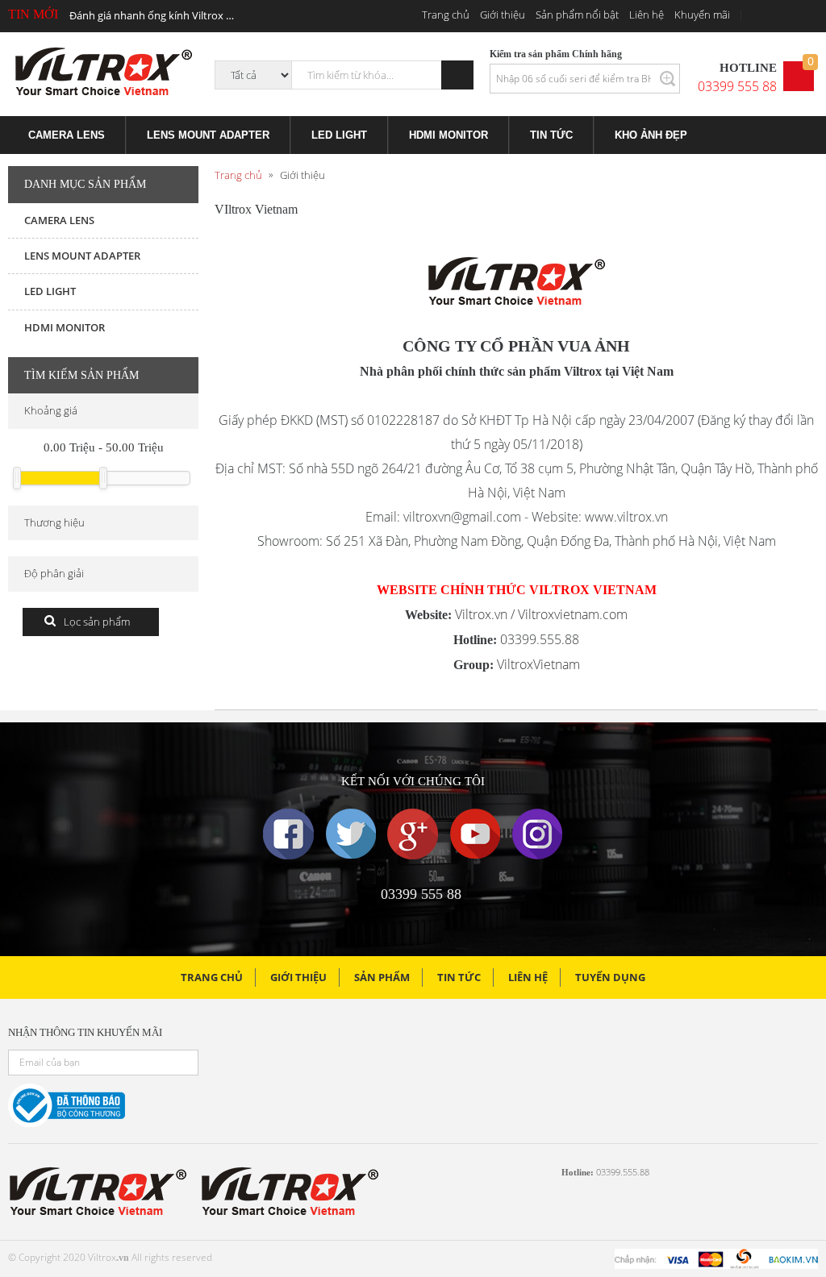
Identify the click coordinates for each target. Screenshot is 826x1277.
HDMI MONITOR (448, 135)
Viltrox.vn (481, 614)
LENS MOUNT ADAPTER (208, 135)
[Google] (413, 834)
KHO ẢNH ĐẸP (651, 135)
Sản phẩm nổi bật (577, 14)
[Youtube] (475, 834)
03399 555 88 (737, 86)
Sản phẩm (382, 977)
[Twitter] (351, 834)
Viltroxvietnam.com (573, 614)
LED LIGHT (339, 135)
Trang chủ (445, 14)
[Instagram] (537, 834)
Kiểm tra (666, 79)
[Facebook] (289, 834)
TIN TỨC (551, 135)
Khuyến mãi (702, 14)
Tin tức (459, 977)
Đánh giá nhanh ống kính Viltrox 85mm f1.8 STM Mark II (152, 15)
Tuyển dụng (610, 977)
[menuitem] (67, 135)
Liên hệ (646, 14)
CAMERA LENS (66, 135)
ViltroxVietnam (538, 664)
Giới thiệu (502, 14)
